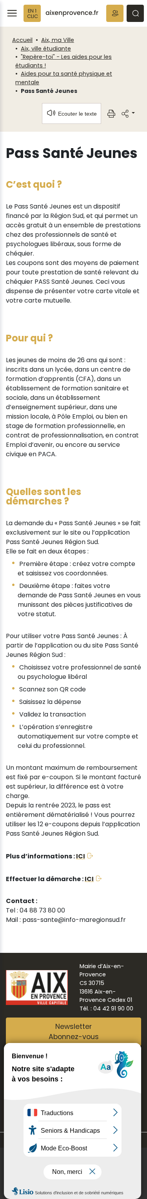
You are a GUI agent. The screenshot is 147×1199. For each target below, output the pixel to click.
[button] (114, 13)
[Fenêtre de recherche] (135, 13)
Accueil (22, 40)
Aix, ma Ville (57, 40)
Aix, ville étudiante (46, 49)
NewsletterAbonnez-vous (74, 1031)
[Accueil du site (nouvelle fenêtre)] (71, 13)
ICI (80, 856)
